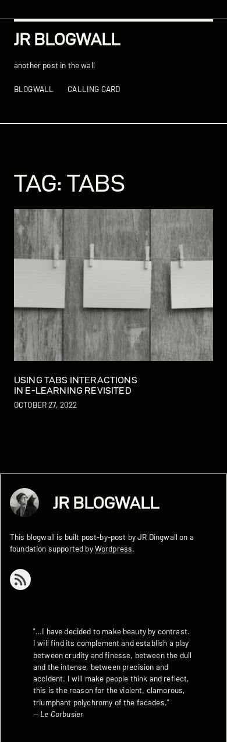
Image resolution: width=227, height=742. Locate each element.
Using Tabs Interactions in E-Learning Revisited (75, 385)
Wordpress (113, 548)
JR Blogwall (67, 39)
